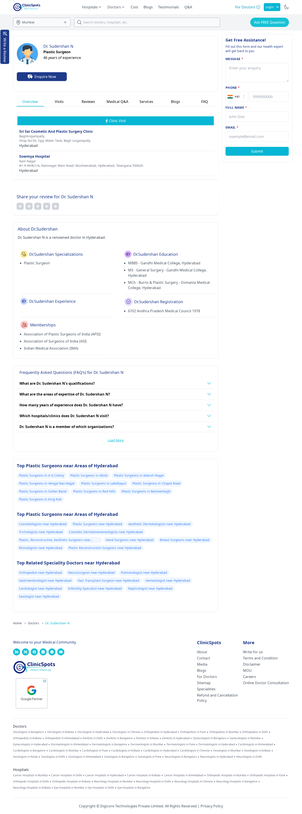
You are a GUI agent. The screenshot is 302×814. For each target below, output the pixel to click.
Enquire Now (45, 76)
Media (202, 664)
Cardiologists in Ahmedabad (255, 744)
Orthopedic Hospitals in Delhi (31, 781)
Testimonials (168, 7)
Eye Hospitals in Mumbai (69, 787)
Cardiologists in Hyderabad (160, 750)
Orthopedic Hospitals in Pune (267, 775)
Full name (236, 107)
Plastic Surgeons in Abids (89, 475)
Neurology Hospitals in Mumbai (113, 781)
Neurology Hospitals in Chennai (193, 781)
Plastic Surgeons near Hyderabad (97, 524)
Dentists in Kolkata (147, 738)
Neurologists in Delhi (249, 757)
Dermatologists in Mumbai (146, 744)
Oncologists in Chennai (126, 732)
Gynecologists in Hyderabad (30, 744)
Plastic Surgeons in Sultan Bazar (43, 491)
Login (270, 7)
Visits (59, 101)
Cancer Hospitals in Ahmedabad (183, 775)
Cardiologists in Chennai (195, 750)
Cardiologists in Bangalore (29, 750)
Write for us (253, 651)
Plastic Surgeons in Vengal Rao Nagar (47, 483)
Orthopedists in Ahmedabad (62, 738)
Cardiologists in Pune (95, 750)
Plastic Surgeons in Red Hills (94, 491)
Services (146, 101)
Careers (249, 676)
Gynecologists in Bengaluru (209, 738)
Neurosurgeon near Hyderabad (91, 572)
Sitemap (204, 682)
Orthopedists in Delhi (255, 732)
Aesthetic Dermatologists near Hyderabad (159, 524)
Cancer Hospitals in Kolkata (144, 775)
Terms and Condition (260, 658)
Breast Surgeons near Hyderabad (184, 540)
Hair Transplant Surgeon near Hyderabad (108, 580)
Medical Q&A (117, 101)
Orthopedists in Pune (193, 732)
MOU (247, 670)
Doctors (36, 623)
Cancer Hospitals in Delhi (66, 775)
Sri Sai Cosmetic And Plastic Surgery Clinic (56, 131)
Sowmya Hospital (34, 156)
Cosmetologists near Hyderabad (43, 524)
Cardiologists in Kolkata (125, 750)
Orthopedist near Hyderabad (40, 572)
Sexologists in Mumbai (227, 750)
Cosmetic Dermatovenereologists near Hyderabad (106, 532)
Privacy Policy (212, 806)
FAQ (204, 101)
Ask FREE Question (269, 22)
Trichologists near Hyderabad (41, 532)
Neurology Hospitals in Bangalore (237, 781)
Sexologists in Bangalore (119, 757)
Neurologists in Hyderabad (216, 757)
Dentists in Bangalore (119, 738)
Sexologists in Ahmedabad (84, 757)
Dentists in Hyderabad (175, 738)
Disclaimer (252, 664)
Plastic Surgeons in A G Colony (41, 475)
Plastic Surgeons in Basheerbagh (146, 491)
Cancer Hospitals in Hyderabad (104, 775)
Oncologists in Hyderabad (93, 732)
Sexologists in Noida (25, 757)
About (202, 651)
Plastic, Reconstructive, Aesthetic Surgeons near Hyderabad (54, 540)
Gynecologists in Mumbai (245, 738)
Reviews (88, 101)
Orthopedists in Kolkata (27, 738)
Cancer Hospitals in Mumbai (30, 775)
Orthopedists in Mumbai (224, 732)
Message (234, 59)
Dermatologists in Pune (180, 744)
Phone (233, 87)
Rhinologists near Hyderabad (40, 548)
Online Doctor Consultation (266, 682)
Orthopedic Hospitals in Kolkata (71, 781)
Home (19, 623)
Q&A (188, 7)
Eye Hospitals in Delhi (101, 787)
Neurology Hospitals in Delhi (153, 781)
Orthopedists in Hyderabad (160, 732)
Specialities (206, 689)
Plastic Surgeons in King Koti (40, 499)
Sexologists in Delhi (53, 757)
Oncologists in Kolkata (60, 732)
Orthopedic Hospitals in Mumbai (226, 775)
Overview (30, 101)
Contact (203, 658)
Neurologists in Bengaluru (181, 757)
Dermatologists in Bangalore (109, 744)
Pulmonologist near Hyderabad (144, 572)
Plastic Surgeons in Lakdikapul (103, 483)
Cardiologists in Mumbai (64, 750)
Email (232, 127)
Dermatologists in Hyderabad (217, 744)
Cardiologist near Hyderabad (40, 588)
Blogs (148, 7)
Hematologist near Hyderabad (167, 580)
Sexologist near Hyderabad (39, 596)
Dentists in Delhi (93, 738)
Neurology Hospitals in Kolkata (32, 787)
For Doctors (207, 676)
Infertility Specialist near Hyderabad (95, 588)
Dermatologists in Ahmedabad (69, 744)
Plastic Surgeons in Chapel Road (156, 483)
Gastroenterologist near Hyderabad (45, 580)
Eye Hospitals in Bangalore (133, 787)
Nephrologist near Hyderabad (150, 588)
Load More (116, 440)
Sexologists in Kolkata (257, 750)
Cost (134, 7)
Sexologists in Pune (149, 757)
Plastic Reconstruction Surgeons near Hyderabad (105, 548)
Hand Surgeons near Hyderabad (130, 540)
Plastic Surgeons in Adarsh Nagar (139, 475)
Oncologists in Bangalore (28, 732)
